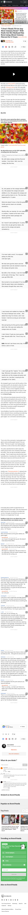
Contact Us (4, 905)
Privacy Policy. (19, 879)
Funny (2, 25)
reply (9, 771)
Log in (25, 1)
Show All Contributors (14, 753)
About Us (21, 903)
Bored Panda (6, 896)
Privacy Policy (18, 909)
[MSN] (15, 899)
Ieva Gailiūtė (8, 40)
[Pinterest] (6, 899)
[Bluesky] (10, 899)
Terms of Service (5, 911)
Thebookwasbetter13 (13, 471)
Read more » (14, 749)
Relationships (7, 25)
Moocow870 (11, 83)
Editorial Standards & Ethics (7, 909)
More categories (7, 864)
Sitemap (9, 905)
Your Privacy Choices (6, 903)
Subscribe (14, 874)
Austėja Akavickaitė (9, 42)
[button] (23, 811)
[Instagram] (4, 899)
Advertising (14, 903)
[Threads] (13, 899)
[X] (8, 899)
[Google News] (17, 899)
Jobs (25, 903)
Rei (4, 773)
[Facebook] (2, 899)
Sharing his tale (10, 87)
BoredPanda (7, 2)
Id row (4, 781)
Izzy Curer (5, 767)
